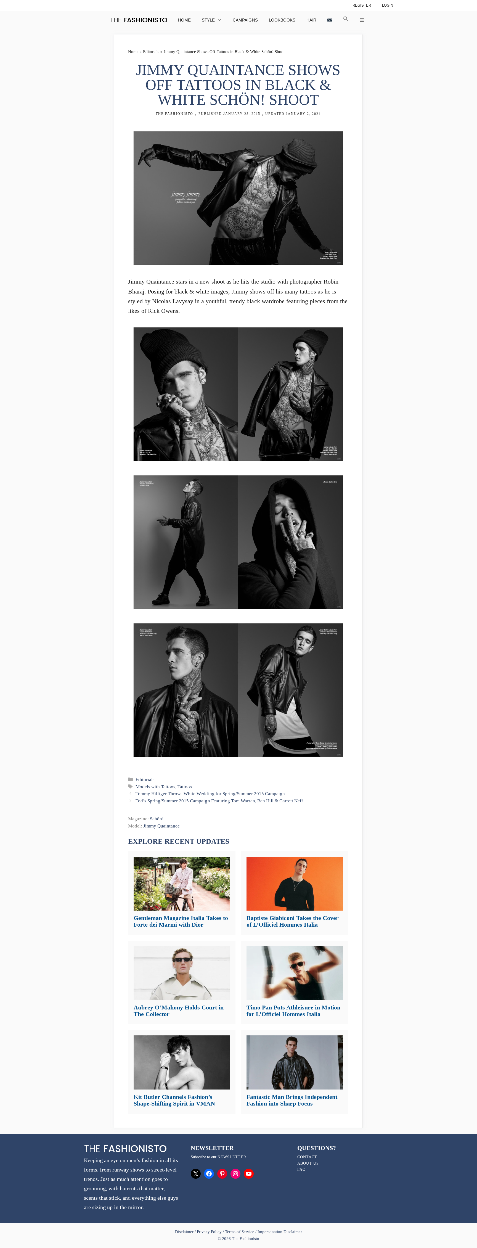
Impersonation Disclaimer (280, 1232)
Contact (307, 1157)
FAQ (301, 1169)
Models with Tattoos (155, 786)
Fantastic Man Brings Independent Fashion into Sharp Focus (292, 1100)
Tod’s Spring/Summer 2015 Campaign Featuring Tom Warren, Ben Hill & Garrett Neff (219, 800)
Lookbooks (282, 20)
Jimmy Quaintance (161, 826)
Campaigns (245, 20)
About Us (308, 1163)
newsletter (232, 1157)
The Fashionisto (174, 114)
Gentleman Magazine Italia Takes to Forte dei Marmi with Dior (181, 921)
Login (387, 5)
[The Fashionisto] (139, 20)
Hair (311, 20)
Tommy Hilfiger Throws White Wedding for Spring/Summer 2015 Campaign (210, 793)
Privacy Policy (209, 1232)
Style (208, 20)
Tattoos (184, 786)
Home (184, 20)
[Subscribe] (330, 20)
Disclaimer (185, 1232)
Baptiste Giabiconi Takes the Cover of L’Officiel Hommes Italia (293, 921)
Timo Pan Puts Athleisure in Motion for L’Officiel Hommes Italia (293, 1010)
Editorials (151, 51)
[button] (346, 20)
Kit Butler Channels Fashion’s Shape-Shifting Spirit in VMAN (174, 1100)
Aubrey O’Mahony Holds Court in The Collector (179, 1010)
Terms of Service (239, 1232)
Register (362, 5)
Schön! (157, 818)
